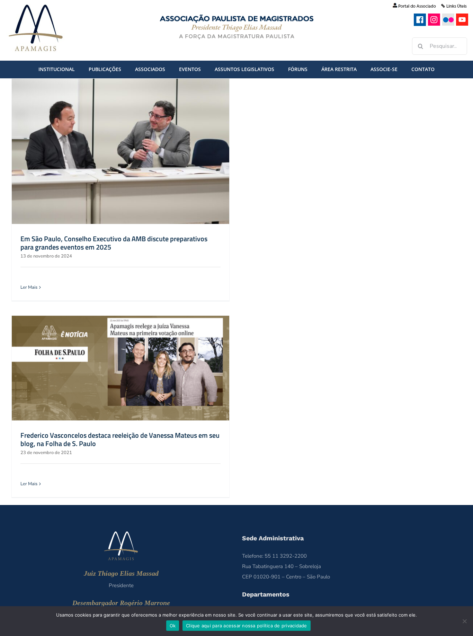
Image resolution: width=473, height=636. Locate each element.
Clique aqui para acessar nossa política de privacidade (246, 625)
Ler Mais (28, 287)
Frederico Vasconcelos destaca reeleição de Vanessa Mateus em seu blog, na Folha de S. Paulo (120, 439)
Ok (173, 625)
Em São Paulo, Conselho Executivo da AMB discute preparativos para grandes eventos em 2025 (113, 242)
